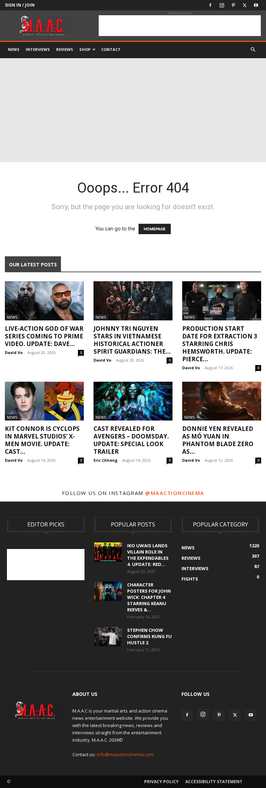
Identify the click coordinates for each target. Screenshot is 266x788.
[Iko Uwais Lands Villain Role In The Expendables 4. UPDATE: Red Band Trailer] (108, 552)
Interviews (38, 49)
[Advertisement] (180, 25)
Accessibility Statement (213, 782)
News (13, 49)
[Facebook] (210, 5)
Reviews (64, 49)
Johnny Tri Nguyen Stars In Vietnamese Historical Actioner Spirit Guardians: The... (132, 340)
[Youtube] (256, 5)
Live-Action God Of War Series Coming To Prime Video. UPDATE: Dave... (44, 336)
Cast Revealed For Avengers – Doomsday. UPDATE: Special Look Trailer (131, 440)
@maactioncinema (174, 492)
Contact (111, 49)
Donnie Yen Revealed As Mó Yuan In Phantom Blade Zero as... (218, 440)
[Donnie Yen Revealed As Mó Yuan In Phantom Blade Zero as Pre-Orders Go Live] (221, 401)
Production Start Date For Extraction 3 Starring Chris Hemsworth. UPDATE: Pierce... (219, 344)
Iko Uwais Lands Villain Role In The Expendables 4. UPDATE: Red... (148, 554)
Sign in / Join (20, 5)
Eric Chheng (105, 460)
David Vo (14, 352)
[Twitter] (244, 5)
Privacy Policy (161, 782)
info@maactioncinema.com (125, 754)
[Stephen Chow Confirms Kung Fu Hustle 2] (108, 636)
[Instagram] (221, 5)
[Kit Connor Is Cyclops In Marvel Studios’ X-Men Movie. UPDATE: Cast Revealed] (44, 401)
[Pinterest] (233, 5)
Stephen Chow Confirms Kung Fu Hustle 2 (149, 636)
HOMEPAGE (155, 229)
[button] (253, 49)
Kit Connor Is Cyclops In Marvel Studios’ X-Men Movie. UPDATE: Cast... (42, 440)
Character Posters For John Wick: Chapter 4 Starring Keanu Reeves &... (149, 597)
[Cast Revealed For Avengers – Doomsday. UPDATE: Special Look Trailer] (133, 401)
